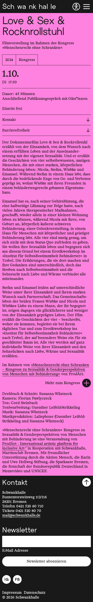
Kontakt (9, 120)
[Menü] (86, 6)
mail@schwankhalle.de (21, 515)
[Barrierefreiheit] (76, 6)
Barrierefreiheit (16, 130)
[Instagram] (6, 579)
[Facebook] (17, 579)
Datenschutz (34, 593)
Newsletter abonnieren (46, 561)
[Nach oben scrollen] (86, 482)
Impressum (12, 593)
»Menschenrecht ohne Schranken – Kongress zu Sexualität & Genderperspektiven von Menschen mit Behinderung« (45, 369)
